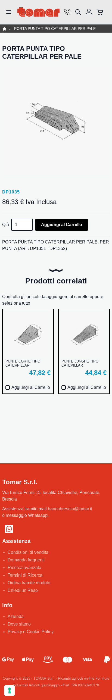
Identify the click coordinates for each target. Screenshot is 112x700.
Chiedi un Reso (23, 590)
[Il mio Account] (89, 12)
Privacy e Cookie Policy (31, 631)
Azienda (16, 616)
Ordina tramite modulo (29, 582)
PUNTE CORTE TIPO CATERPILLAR (22, 363)
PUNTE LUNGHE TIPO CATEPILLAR (79, 363)
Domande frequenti (26, 560)
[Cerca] (78, 12)
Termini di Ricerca (25, 575)
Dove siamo (19, 624)
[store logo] (38, 12)
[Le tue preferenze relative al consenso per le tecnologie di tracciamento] (9, 690)
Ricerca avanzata (24, 567)
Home (4, 29)
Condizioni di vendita (28, 552)
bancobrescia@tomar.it (70, 509)
